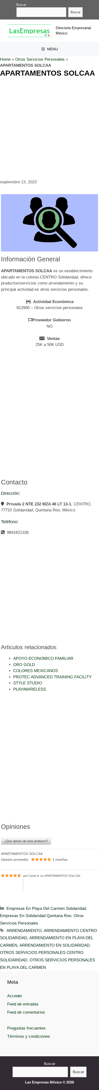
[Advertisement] (49, 127)
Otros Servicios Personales (40, 59)
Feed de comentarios (26, 1012)
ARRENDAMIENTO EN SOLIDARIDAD (54, 945)
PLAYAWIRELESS (29, 689)
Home (5, 59)
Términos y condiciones (28, 1036)
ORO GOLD (24, 664)
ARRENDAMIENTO (24, 930)
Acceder (14, 996)
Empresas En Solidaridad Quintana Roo (35, 915)
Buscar (21, 5)
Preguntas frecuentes (26, 1028)
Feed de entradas (22, 1004)
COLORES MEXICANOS (35, 670)
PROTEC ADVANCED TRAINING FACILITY (52, 677)
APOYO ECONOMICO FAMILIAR (43, 658)
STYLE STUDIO (27, 683)
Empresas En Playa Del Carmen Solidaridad (46, 908)
